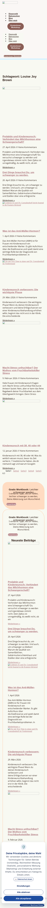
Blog (11, 18)
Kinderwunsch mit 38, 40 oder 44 (21, 445)
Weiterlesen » (9, 167)
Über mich (13, 20)
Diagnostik (13, 14)
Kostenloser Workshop (15, 26)
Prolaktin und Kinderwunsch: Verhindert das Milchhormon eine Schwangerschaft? (22, 139)
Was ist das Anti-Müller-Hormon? (21, 231)
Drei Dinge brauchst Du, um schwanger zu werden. (18, 173)
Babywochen (14, 16)
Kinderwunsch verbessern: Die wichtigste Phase (20, 291)
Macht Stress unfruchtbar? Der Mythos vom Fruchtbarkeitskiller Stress (21, 370)
